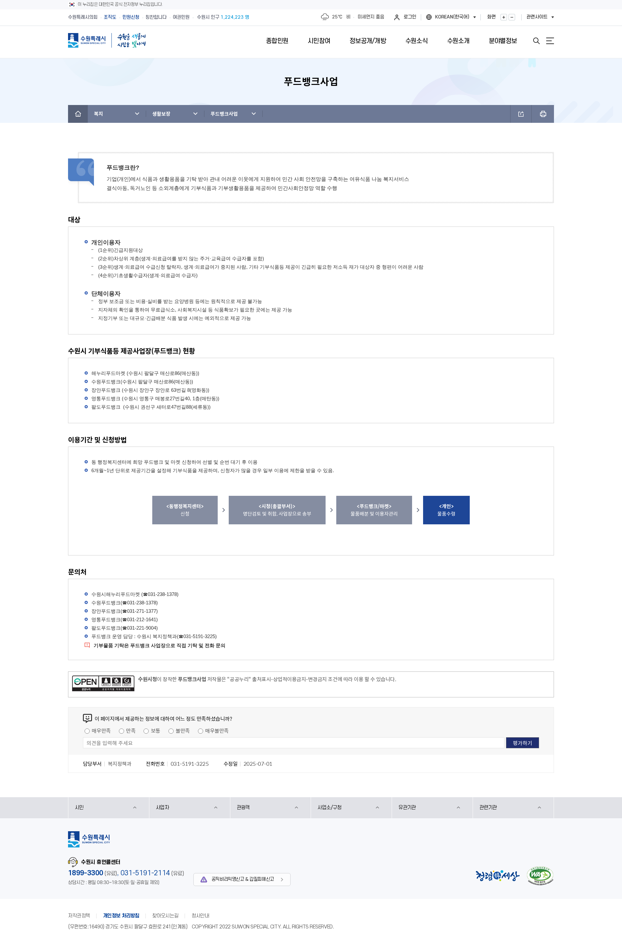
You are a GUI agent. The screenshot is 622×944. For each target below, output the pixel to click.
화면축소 (512, 17)
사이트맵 (550, 41)
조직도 (110, 17)
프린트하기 (543, 114)
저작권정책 (79, 916)
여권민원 (181, 17)
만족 (130, 730)
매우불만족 (217, 730)
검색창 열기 (536, 41)
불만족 (183, 730)
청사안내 (200, 916)
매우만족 (101, 730)
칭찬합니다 (156, 17)
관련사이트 (536, 17)
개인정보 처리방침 (121, 916)
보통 (155, 730)
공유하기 (521, 114)
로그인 (410, 17)
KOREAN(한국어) (452, 17)
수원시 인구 (223, 17)
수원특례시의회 (83, 17)
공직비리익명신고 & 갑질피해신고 (243, 879)
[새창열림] (103, 684)
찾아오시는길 (165, 916)
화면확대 (504, 17)
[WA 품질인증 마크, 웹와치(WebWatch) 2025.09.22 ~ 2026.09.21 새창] (540, 876)
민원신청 (130, 17)
